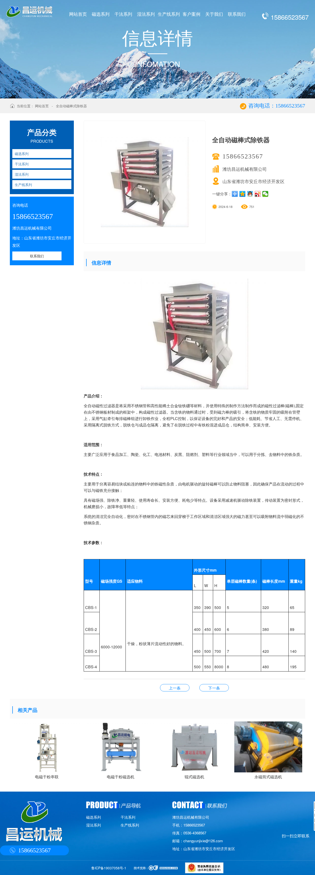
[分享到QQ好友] (250, 194)
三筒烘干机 (175, 688)
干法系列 (123, 14)
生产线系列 (169, 14)
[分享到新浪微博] (258, 194)
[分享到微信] (265, 194)
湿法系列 (146, 14)
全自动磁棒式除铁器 (71, 105)
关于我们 (214, 14)
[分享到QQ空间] (242, 194)
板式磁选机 (214, 688)
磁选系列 (101, 14)
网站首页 (78, 14)
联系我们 (237, 14)
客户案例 (191, 14)
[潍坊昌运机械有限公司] (29, 8)
